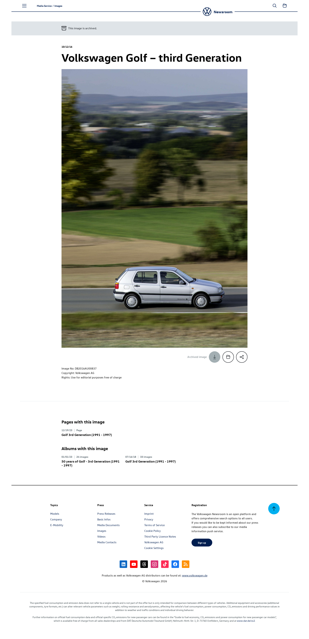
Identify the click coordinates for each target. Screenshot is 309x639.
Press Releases (106, 513)
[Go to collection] (285, 5)
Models (54, 513)
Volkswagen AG (153, 542)
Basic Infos (104, 519)
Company (56, 519)
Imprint (149, 513)
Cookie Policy (152, 531)
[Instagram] (154, 564)
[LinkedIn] (123, 564)
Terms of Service (154, 525)
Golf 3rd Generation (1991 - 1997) (87, 435)
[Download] (214, 357)
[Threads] (144, 564)
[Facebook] (175, 564)
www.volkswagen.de (194, 575)
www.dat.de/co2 (246, 620)
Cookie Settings (154, 548)
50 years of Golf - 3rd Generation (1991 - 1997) (91, 463)
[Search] (275, 5)
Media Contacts (106, 542)
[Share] (241, 357)
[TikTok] (165, 564)
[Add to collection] (228, 357)
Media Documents (108, 525)
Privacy (148, 519)
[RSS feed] (185, 564)
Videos (101, 536)
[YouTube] (134, 564)
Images (101, 531)
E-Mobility (56, 525)
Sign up (202, 542)
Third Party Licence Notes (160, 536)
